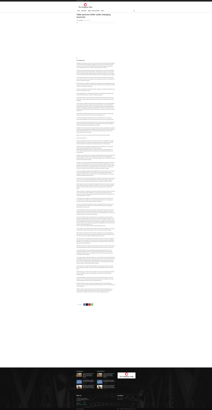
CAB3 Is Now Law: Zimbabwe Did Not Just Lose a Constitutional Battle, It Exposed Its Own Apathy (88, 386)
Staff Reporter (81, 20)
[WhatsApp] (92, 304)
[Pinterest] (89, 304)
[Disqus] (96, 321)
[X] (87, 304)
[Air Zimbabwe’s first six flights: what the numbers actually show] (79, 382)
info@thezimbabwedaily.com (82, 404)
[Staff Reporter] (77, 20)
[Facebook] (84, 304)
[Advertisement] (114, 5)
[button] (134, 10)
